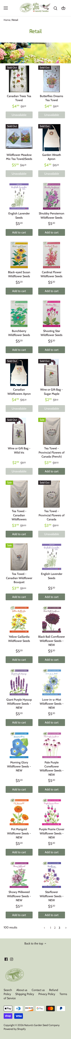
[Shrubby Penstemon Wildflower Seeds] (51, 196)
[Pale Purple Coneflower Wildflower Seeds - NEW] (51, 745)
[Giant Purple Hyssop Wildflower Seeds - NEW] (19, 682)
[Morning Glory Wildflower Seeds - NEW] (19, 745)
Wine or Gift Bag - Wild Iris (19, 450)
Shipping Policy (24, 994)
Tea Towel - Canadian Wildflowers (19, 515)
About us (21, 990)
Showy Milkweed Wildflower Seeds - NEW (19, 896)
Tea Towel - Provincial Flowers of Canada (51, 515)
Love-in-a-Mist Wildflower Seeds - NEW (52, 704)
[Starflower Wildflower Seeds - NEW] (51, 874)
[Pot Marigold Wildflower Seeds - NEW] (19, 812)
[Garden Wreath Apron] (51, 137)
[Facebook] (6, 959)
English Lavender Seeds (19, 215)
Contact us (38, 990)
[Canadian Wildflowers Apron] (19, 372)
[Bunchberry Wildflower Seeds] (19, 313)
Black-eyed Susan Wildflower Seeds (19, 274)
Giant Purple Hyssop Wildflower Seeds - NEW (19, 704)
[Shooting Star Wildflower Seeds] (51, 313)
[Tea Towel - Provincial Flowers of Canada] (51, 494)
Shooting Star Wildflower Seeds (51, 333)
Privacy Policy (46, 994)
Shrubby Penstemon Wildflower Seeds (51, 215)
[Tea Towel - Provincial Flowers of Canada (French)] (51, 431)
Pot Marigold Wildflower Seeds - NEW (19, 833)
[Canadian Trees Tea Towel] (19, 79)
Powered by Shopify (15, 1029)
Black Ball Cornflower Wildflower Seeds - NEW (51, 641)
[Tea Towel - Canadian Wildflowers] (19, 494)
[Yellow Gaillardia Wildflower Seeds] (19, 619)
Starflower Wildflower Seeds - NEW (52, 896)
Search (8, 990)
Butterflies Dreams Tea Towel (51, 98)
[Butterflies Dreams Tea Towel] (51, 79)
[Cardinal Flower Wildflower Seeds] (51, 255)
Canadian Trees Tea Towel (19, 98)
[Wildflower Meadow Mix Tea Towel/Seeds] (19, 137)
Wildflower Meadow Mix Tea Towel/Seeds (19, 157)
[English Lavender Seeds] (19, 196)
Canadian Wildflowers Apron (19, 391)
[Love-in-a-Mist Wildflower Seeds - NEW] (51, 682)
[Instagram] (11, 959)
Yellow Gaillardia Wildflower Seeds (19, 638)
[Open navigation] (6, 8)
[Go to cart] (63, 8)
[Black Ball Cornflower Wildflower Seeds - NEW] (51, 619)
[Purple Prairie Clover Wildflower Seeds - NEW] (51, 812)
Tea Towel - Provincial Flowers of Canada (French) (51, 452)
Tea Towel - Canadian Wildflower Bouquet (19, 578)
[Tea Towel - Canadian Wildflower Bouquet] (19, 556)
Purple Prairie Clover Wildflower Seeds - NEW (51, 833)
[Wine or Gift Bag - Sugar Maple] (51, 372)
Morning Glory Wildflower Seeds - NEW (19, 766)
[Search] (55, 8)
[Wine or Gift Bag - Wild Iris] (19, 431)
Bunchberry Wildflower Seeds (19, 333)
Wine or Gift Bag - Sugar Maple (51, 391)
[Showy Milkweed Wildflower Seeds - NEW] (19, 874)
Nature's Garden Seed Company (42, 1025)
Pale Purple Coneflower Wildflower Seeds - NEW (52, 768)
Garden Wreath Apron (51, 157)
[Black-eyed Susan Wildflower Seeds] (19, 255)
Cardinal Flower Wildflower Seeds (51, 274)
